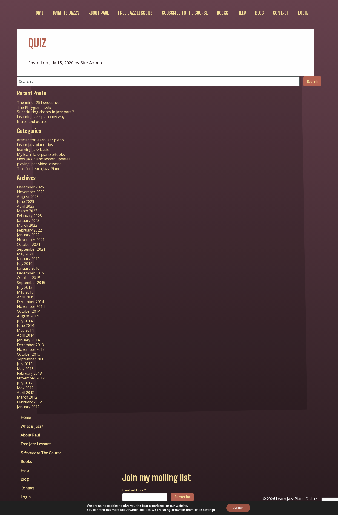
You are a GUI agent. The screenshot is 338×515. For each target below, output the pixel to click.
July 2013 (24, 363)
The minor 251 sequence (38, 102)
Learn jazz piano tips (35, 144)
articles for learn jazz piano (40, 139)
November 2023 (31, 191)
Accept (238, 508)
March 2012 (27, 397)
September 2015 (31, 282)
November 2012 (31, 378)
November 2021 (31, 239)
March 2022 (27, 225)
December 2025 (30, 187)
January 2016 (28, 268)
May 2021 (25, 254)
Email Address (134, 490)
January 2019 (28, 258)
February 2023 (29, 215)
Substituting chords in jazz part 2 (45, 111)
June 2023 (25, 201)
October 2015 (28, 277)
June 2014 (25, 325)
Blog (259, 13)
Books (222, 13)
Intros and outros (32, 121)
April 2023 (25, 206)
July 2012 (24, 382)
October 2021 (28, 244)
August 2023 (28, 196)
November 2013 (31, 349)
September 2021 (31, 249)
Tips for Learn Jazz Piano (38, 168)
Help (242, 13)
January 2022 (28, 234)
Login (303, 13)
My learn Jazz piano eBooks (41, 154)
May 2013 (25, 368)
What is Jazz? (66, 13)
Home (38, 13)
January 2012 (28, 406)
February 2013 (29, 373)
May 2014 (25, 330)
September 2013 (31, 359)
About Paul (99, 13)
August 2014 (28, 316)
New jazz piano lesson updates (43, 158)
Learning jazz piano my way (41, 116)
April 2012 (25, 392)
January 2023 (28, 220)
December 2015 (30, 273)
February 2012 (29, 402)
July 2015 (24, 287)
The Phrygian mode (34, 107)
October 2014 (28, 311)
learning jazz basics (34, 149)
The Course (185, 13)
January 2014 (28, 339)
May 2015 (25, 292)
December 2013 (30, 344)
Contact (281, 13)
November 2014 (31, 306)
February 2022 (29, 230)
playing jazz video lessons (39, 163)
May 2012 (25, 387)
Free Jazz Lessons (135, 13)
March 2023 (27, 210)
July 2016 (24, 263)
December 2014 (30, 301)
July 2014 (24, 320)
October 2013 (28, 354)
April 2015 (25, 297)
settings (209, 510)
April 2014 (25, 335)
